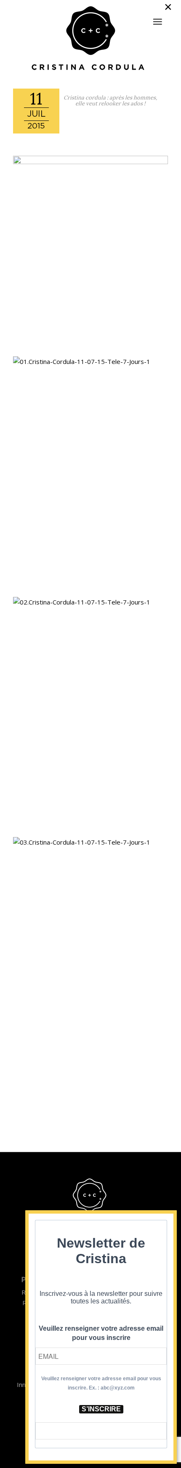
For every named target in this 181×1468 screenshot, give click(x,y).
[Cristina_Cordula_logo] (91, 39)
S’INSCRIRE (101, 1409)
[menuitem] (157, 18)
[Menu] (157, 22)
